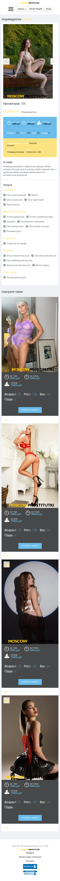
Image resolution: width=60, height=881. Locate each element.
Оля (6, 827)
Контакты (30, 861)
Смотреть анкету (30, 410)
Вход (48, 9)
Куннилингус (13, 204)
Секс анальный (14, 199)
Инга (6, 691)
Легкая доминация (16, 277)
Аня (6, 419)
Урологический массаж (18, 265)
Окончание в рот (15, 226)
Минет (34, 195)
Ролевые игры (14, 231)
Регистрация (35, 9)
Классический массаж (18, 255)
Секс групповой (36, 199)
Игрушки (11, 221)
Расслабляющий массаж (19, 260)
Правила (30, 853)
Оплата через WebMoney (30, 857)
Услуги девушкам (15, 216)
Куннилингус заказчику (32, 221)
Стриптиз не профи (17, 243)
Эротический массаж (45, 255)
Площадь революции (15, 152)
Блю (6, 555)
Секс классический (16, 195)
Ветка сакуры (42, 265)
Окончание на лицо (39, 226)
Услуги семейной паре (41, 216)
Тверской (33, 143)
